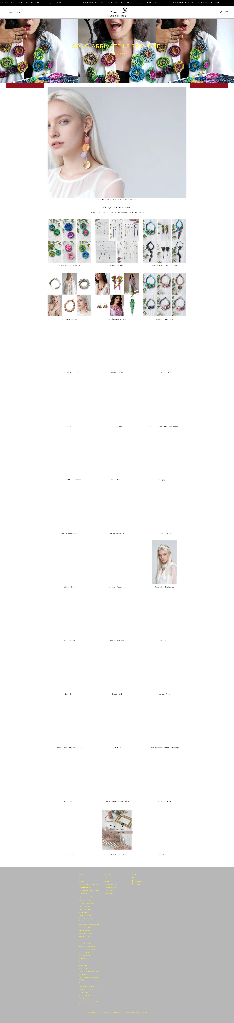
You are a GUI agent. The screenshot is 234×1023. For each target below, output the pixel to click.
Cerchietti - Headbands (87, 949)
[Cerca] (221, 12)
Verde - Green (83, 983)
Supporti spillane (84, 887)
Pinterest (138, 884)
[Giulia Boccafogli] (117, 12)
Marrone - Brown (85, 989)
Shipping (108, 881)
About (107, 878)
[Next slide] (183, 142)
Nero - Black (83, 962)
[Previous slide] (50, 142)
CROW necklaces (85, 916)
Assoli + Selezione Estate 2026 (89, 890)
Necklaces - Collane (86, 933)
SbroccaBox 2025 (85, 927)
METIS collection (84, 955)
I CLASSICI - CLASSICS (86, 903)
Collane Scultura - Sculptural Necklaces (88, 920)
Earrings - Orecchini (85, 940)
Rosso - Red (83, 965)
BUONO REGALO (85, 995)
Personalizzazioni (111, 884)
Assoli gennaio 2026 (85, 900)
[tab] (98, 199)
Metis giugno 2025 (85, 930)
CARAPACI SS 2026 (85, 894)
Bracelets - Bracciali (85, 937)
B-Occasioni (83, 912)
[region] (117, 3)
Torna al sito (109, 894)
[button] (117, 51)
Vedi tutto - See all (85, 999)
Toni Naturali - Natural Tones (88, 986)
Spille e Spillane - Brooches (88, 884)
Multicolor (82, 959)
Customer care (110, 887)
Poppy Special (84, 952)
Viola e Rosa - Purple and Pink (89, 971)
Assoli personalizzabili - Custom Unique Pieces (89, 1003)
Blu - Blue (82, 974)
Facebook (138, 881)
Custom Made (83, 992)
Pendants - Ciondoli (85, 943)
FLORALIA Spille (84, 909)
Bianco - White (84, 968)
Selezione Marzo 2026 (86, 897)
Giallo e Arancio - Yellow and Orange (88, 979)
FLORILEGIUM (84, 906)
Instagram (138, 878)
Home (81, 878)
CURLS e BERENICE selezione (89, 924)
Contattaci (108, 890)
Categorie (82, 881)
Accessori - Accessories (87, 946)
